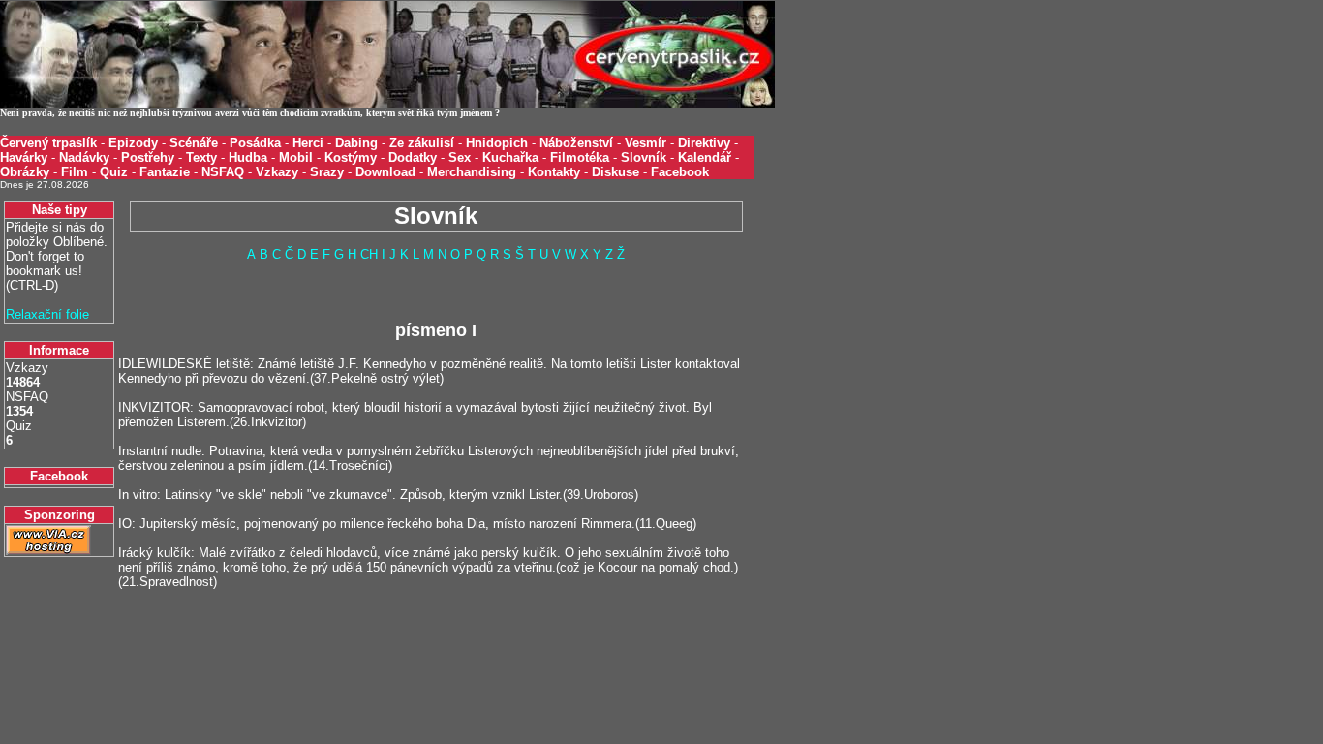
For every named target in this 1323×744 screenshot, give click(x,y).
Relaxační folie (47, 314)
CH (369, 254)
